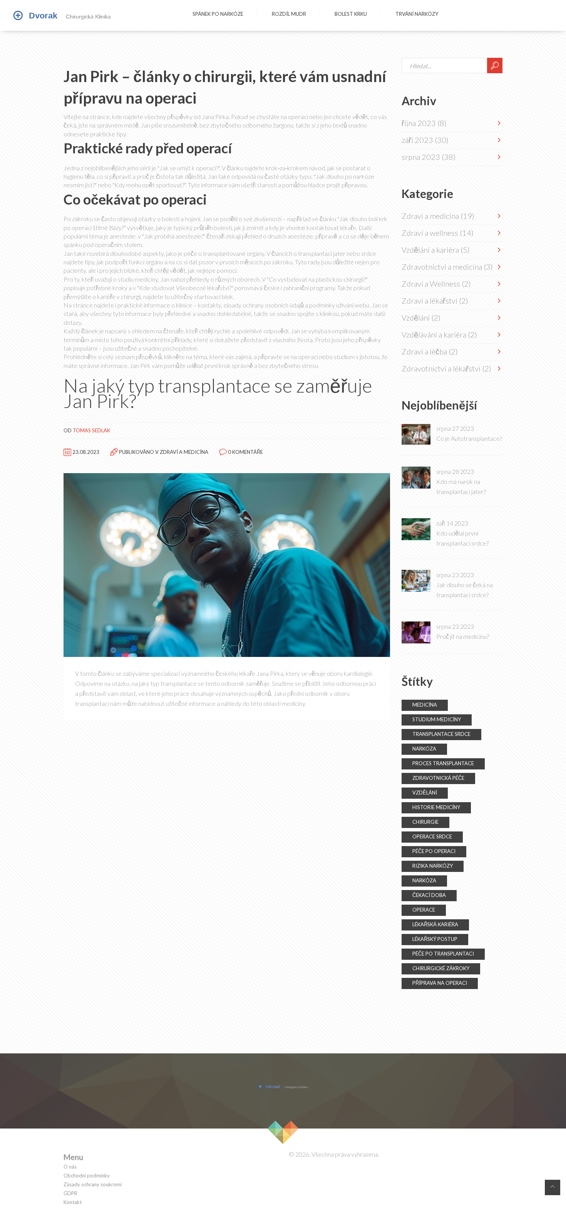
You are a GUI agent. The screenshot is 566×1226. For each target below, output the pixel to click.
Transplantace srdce (441, 734)
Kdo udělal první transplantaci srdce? (462, 538)
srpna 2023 (428, 157)
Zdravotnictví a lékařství (446, 368)
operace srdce (432, 836)
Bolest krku (351, 14)
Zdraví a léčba (430, 351)
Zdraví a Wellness (436, 283)
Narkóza (424, 880)
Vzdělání (421, 317)
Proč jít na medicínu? (462, 636)
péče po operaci (433, 851)
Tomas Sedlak (91, 430)
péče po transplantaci (443, 954)
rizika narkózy (432, 866)
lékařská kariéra (435, 924)
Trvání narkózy (416, 14)
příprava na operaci (439, 983)
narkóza (424, 749)
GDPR (70, 1193)
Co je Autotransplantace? (469, 438)
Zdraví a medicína (184, 452)
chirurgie (425, 822)
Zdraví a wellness (438, 233)
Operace (423, 910)
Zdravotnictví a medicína (447, 266)
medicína (424, 705)
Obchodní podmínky (87, 1175)
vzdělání (424, 792)
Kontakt (73, 1202)
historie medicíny (436, 807)
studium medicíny (436, 719)
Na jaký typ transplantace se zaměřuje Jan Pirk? (218, 393)
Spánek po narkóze (218, 14)
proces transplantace (443, 763)
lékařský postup (434, 939)
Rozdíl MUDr (289, 14)
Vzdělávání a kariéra (439, 334)
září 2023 (425, 140)
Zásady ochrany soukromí (93, 1184)
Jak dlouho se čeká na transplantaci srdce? (464, 589)
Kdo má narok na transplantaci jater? (461, 486)
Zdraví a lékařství (435, 300)
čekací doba (429, 895)
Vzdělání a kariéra (436, 250)
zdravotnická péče (438, 778)
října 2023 (424, 123)
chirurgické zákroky (440, 968)
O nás (70, 1166)
